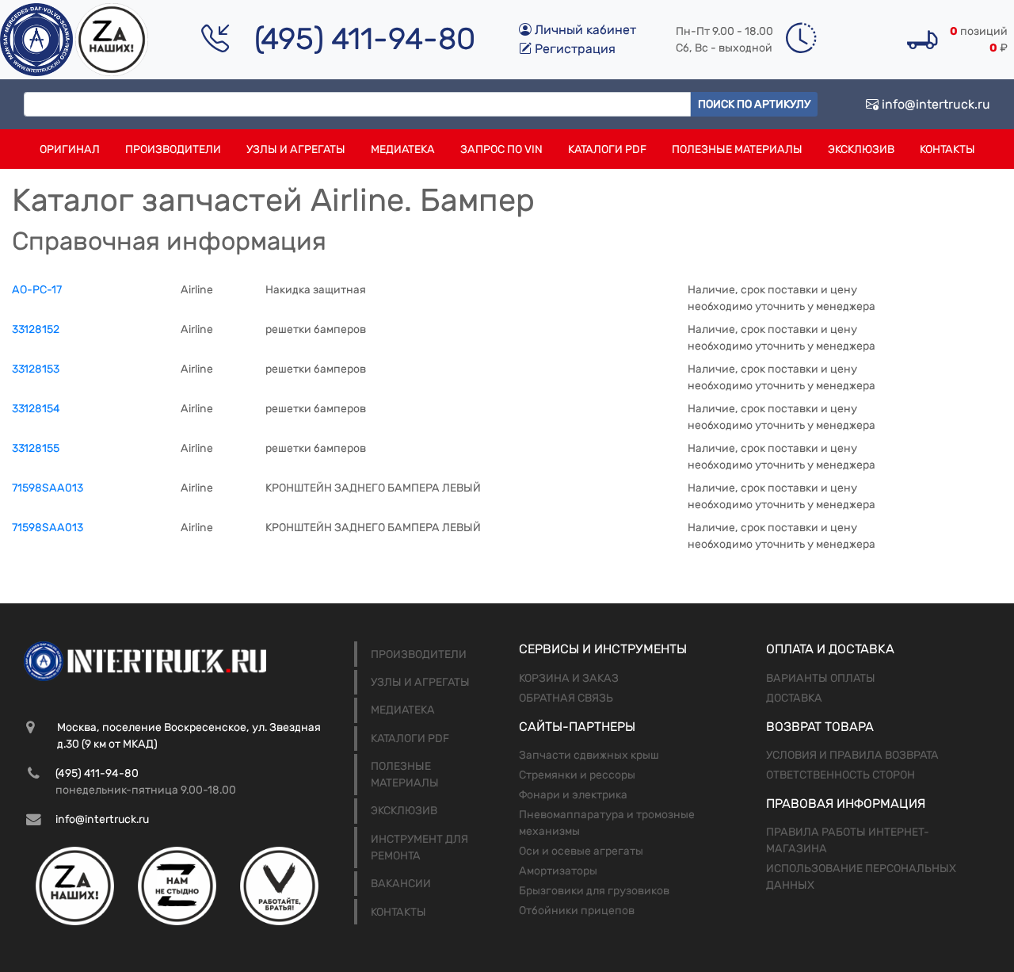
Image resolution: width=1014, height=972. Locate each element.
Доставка (794, 698)
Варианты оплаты (820, 678)
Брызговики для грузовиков (594, 890)
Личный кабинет (584, 29)
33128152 (35, 329)
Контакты (947, 149)
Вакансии (401, 883)
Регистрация (574, 48)
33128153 (35, 369)
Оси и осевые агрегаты (581, 851)
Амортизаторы (558, 871)
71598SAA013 (47, 488)
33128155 (35, 448)
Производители (173, 149)
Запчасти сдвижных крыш (589, 755)
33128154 (36, 408)
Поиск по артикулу (754, 104)
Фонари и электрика (573, 795)
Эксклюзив (861, 149)
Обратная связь (566, 698)
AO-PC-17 (37, 290)
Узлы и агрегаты (295, 149)
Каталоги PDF (607, 149)
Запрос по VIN (501, 149)
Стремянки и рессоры (577, 775)
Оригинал (70, 149)
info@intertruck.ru (934, 104)
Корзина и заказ (569, 678)
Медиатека (403, 149)
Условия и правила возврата (852, 755)
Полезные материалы (737, 149)
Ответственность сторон (840, 775)
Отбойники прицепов (577, 910)
